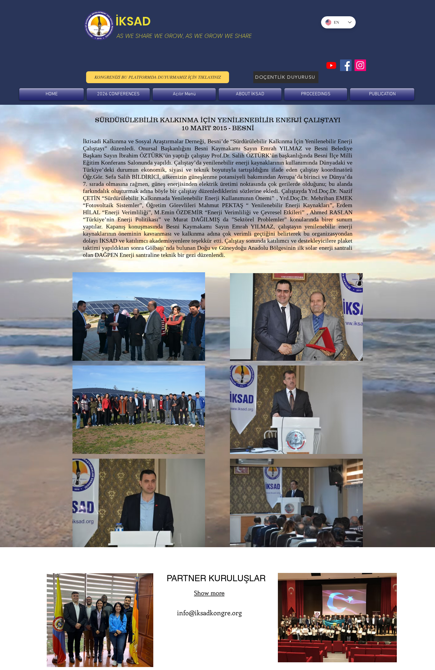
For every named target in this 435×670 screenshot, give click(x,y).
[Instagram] (360, 65)
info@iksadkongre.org (209, 612)
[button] (118, 94)
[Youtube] (331, 65)
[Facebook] (346, 65)
